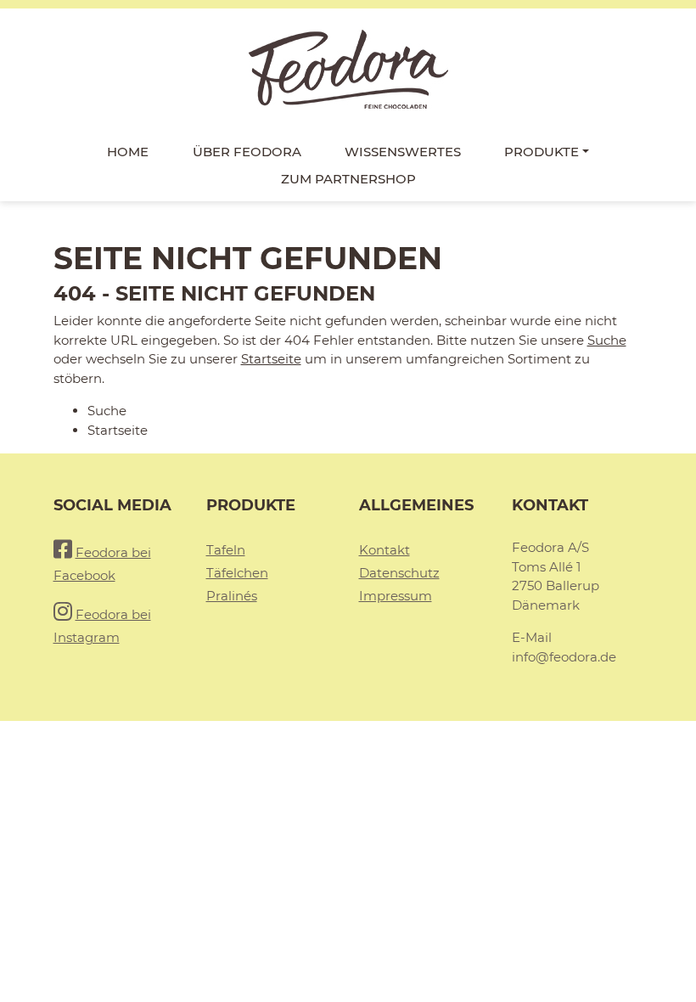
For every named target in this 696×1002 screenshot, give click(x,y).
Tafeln (225, 550)
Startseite (271, 359)
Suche (606, 340)
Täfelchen (237, 573)
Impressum (395, 596)
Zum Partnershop (348, 179)
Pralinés (231, 596)
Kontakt (384, 550)
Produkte (541, 152)
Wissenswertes (403, 152)
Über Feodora (247, 152)
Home (128, 152)
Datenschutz (399, 573)
